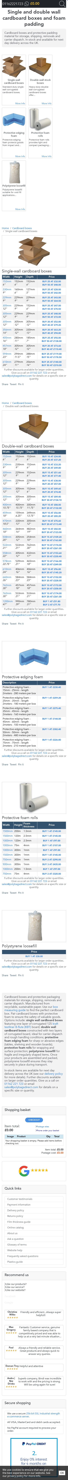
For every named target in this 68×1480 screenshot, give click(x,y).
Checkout (34, 1120)
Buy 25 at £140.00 (52, 362)
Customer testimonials (19, 1199)
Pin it (21, 384)
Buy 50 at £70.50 (51, 309)
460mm (7, 529)
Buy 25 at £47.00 (51, 306)
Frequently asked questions (22, 1256)
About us (12, 1233)
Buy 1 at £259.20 (51, 698)
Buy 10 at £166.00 (52, 561)
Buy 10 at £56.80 (51, 513)
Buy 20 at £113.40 (52, 524)
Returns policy (15, 1216)
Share (5, 384)
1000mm (8, 840)
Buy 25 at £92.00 (51, 338)
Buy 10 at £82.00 (51, 529)
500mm (7, 864)
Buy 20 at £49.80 (51, 468)
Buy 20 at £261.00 (52, 548)
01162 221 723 (38, 373)
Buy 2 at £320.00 (51, 874)
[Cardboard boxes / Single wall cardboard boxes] (29, 288)
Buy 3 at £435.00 (51, 864)
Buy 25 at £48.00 (51, 314)
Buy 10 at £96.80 (51, 569)
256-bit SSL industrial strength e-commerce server (33, 1415)
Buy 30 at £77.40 (51, 476)
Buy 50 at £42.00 (51, 293)
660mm (7, 577)
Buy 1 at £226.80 (51, 740)
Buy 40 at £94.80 (51, 333)
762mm (7, 585)
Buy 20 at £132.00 (52, 508)
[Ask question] (36, 288)
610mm (7, 362)
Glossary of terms (17, 1244)
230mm (7, 289)
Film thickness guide (19, 1222)
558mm (7, 553)
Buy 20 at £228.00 (52, 581)
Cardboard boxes (22, 228)
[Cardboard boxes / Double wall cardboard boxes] (29, 464)
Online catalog (15, 1227)
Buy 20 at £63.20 (51, 330)
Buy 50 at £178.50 (52, 357)
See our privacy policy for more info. (26, 1474)
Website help (14, 1250)
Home (5, 228)
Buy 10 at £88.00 (51, 505)
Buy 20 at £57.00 (51, 484)
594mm (7, 354)
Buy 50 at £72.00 (51, 317)
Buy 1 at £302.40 (51, 729)
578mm (7, 561)
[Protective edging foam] (29, 694)
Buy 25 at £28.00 (51, 290)
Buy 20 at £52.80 (51, 322)
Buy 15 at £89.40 (51, 497)
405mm (7, 337)
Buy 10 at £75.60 (51, 521)
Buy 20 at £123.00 (52, 532)
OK (62, 1473)
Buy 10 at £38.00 (51, 481)
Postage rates (43, 1126)
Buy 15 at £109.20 (52, 537)
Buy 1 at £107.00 (51, 845)
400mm (7, 504)
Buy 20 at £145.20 (52, 573)
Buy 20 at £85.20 (51, 516)
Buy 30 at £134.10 (52, 500)
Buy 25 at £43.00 (51, 298)
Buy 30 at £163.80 (52, 540)
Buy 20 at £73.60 (51, 346)
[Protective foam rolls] (29, 835)
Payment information (19, 1204)
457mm (7, 346)
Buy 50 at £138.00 (52, 341)
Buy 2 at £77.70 (51, 605)
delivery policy (53, 1074)
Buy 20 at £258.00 (52, 589)
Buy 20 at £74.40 (51, 492)
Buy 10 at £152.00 (52, 577)
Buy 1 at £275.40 (51, 708)
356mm (7, 329)
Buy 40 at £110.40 (52, 349)
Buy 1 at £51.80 (51, 601)
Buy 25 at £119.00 (52, 354)
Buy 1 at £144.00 (51, 719)
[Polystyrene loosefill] (29, 963)
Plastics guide (15, 1262)
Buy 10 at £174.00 (52, 545)
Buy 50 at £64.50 (51, 301)
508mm (7, 537)
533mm (7, 545)
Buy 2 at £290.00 (51, 860)
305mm (7, 305)
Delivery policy (15, 1210)
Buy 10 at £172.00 (52, 585)
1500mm (8, 836)
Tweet (13, 384)
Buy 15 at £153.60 (52, 553)
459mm (7, 513)
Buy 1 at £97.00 (51, 841)
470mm (7, 521)
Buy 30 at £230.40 (52, 556)
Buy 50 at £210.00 (52, 365)
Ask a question (15, 1239)
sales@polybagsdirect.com (17, 376)
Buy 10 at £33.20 (51, 465)
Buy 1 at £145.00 (51, 836)
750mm (7, 859)
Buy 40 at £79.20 (51, 325)
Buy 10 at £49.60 (51, 489)
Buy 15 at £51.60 (51, 473)
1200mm (8, 601)
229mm (7, 297)
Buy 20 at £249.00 (52, 564)
